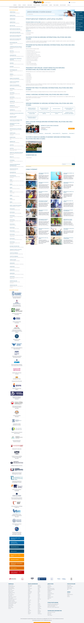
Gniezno (39, 590)
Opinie (77, 21)
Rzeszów (39, 605)
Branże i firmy (49, 613)
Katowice (29, 593)
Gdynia (39, 589)
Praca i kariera (10, 606)
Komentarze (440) (48, 133)
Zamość (29, 613)
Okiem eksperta (50, 615)
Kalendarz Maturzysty (11, 588)
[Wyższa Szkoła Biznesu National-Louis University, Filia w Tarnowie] (71, 579)
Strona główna (15, 7)
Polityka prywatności (70, 594)
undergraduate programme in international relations (32, 117)
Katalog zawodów (10, 605)
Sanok (29, 606)
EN (73, 2)
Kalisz (38, 592)
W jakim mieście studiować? (12, 596)
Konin (29, 594)
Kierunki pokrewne (79, 22)
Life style (9, 608)
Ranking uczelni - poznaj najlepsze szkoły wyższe (16, 564)
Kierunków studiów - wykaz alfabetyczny (15, 538)
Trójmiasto (29, 610)
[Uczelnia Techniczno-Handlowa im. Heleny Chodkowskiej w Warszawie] (12, 579)
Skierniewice (39, 606)
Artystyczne (49, 595)
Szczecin (39, 607)
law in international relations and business (56, 113)
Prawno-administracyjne (51, 588)
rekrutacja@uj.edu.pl (44, 129)
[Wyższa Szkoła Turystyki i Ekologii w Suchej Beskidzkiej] (61, 579)
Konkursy (68, 596)
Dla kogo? (77, 13)
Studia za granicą (14, 568)
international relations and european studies (32, 113)
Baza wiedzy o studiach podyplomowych (53, 607)
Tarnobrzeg (39, 608)
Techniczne (49, 585)
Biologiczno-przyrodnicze (51, 589)
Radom (29, 605)
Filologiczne (49, 594)
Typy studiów (10, 595)
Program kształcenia (79, 15)
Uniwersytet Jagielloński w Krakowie (49, 125)
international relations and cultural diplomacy (69, 109)
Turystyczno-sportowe (51, 593)
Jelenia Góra (29, 592)
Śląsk (28, 608)
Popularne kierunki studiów (12, 603)
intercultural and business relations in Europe (44, 109)
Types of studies (69, 588)
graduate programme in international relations (32, 109)
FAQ (67, 589)
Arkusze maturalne (11, 587)
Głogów (29, 590)
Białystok (39, 585)
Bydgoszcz (39, 586)
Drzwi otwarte (71, 133)
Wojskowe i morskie (50, 596)
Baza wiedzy (49, 614)
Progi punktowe (64, 133)
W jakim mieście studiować (51, 606)
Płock (28, 603)
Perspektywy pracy (79, 19)
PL (71, 2)
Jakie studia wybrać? (11, 594)
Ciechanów (39, 587)
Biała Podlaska (30, 585)
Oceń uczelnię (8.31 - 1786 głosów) (31, 133)
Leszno (39, 596)
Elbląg (38, 588)
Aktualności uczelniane (11, 592)
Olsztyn (29, 601)
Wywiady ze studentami (11, 601)
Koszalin (39, 594)
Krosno (39, 595)
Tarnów (29, 609)
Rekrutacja (41, 133)
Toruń (38, 609)
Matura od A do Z (14, 551)
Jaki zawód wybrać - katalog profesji (15, 555)
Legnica (29, 596)
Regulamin (68, 593)
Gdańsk (29, 589)
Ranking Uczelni (10, 591)
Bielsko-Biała (30, 586)
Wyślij (73, 164)
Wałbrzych (39, 610)
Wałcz (29, 611)
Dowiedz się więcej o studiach (12, 602)
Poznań (39, 603)
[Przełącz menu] (75, 12)
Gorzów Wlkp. (30, 591)
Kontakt (68, 595)
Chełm (29, 587)
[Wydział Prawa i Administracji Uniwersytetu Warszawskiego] (52, 579)
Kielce (38, 593)
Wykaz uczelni (78, 24)
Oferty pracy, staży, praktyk (51, 612)
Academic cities (69, 587)
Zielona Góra (39, 613)
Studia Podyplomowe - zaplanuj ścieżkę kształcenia (16, 572)
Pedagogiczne (49, 590)
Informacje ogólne (79, 12)
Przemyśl (29, 604)
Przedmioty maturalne (80, 17)
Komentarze (78, 28)
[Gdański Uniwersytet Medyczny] (42, 579)
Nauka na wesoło (10, 607)
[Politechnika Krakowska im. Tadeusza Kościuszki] (22, 579)
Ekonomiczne (49, 586)
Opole (39, 601)
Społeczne (49, 591)
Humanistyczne (50, 592)
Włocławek (29, 612)
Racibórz (39, 604)
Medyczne (49, 587)
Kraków (29, 595)
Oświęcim (29, 602)
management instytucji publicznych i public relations (69, 113)
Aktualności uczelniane (15, 559)
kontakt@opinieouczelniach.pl (59, 618)
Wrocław (39, 612)
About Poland (69, 585)
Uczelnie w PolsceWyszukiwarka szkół (14, 543)
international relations (56, 108)
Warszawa (39, 611)
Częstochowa (30, 588)
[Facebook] (69, 2)
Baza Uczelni (10, 589)
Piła (38, 602)
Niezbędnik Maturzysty (15, 546)
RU (74, 2)
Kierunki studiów (21, 7)
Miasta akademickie (79, 26)
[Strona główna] (42, 2)
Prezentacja (71, 128)
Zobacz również (78, 30)
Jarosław (39, 591)
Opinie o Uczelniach (11, 590)
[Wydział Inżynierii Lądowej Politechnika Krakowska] (32, 579)
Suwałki (29, 607)
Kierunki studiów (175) (56, 133)
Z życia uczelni (10, 593)
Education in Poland (70, 586)
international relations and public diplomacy (44, 113)
